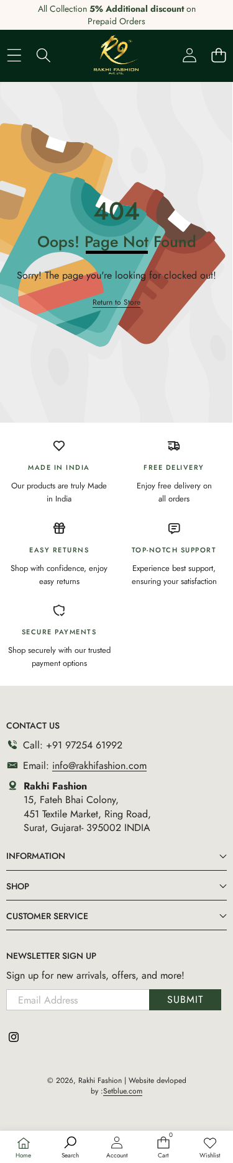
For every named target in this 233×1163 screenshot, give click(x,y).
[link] (209, 1148)
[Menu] (14, 55)
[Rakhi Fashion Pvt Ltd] (116, 55)
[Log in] (189, 55)
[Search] (43, 55)
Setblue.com (122, 1091)
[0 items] (218, 55)
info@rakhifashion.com (99, 765)
